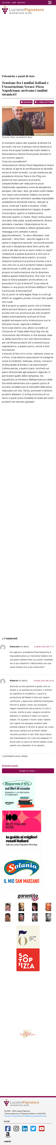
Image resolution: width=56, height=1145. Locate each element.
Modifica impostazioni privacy (35, 1116)
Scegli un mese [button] (27, 770)
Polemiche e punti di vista (18, 76)
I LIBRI (13, 3)
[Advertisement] (28, 44)
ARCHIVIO (21, 3)
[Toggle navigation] (49, 2)
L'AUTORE (6, 3)
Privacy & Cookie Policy (13, 1116)
